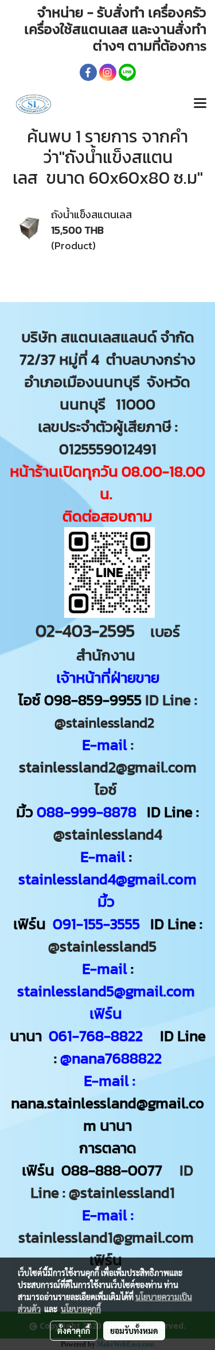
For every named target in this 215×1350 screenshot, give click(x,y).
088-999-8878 (86, 811)
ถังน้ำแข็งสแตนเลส (91, 214)
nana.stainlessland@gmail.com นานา (107, 1114)
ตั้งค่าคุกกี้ (73, 1330)
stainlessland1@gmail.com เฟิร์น (107, 1248)
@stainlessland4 (107, 834)
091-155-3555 (96, 923)
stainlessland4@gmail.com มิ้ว (107, 890)
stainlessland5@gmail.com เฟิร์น (107, 1002)
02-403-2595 (85, 631)
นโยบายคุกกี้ (81, 1308)
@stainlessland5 (105, 946)
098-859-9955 (93, 699)
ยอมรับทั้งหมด (134, 1330)
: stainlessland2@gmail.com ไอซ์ (108, 766)
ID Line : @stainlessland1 (112, 1181)
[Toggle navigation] (200, 104)
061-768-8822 (97, 1035)
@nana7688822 (111, 1058)
